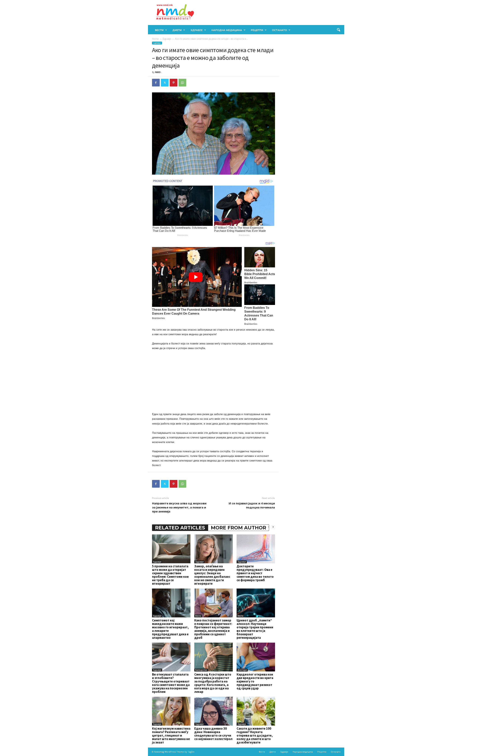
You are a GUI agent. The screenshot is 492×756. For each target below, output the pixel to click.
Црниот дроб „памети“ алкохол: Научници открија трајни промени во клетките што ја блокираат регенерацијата (255, 629)
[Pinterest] (173, 82)
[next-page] (273, 527)
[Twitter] (165, 82)
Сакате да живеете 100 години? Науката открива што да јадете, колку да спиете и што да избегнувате (255, 735)
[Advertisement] (213, 382)
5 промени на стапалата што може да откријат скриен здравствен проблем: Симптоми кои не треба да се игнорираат (170, 575)
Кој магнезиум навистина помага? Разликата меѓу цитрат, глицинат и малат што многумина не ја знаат (171, 735)
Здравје (196, 30)
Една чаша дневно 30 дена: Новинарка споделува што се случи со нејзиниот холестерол (213, 733)
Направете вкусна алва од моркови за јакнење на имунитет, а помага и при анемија (179, 507)
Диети (177, 30)
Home (155, 38)
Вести (159, 30)
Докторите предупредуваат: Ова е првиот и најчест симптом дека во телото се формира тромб (255, 573)
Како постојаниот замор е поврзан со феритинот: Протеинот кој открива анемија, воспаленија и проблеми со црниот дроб (213, 629)
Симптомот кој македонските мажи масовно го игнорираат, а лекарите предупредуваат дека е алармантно (170, 629)
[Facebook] (156, 82)
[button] (338, 30)
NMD (157, 72)
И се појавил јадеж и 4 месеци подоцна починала (252, 505)
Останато (279, 30)
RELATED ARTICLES (180, 528)
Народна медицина (226, 30)
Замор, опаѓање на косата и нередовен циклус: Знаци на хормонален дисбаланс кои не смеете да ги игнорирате (212, 575)
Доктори (242, 670)
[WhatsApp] (182, 82)
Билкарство (201, 670)
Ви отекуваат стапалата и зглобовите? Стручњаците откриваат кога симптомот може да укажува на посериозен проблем (171, 683)
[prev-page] (268, 527)
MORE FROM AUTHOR (238, 528)
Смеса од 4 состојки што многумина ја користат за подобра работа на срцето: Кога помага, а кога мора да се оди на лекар (212, 683)
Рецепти (257, 30)
